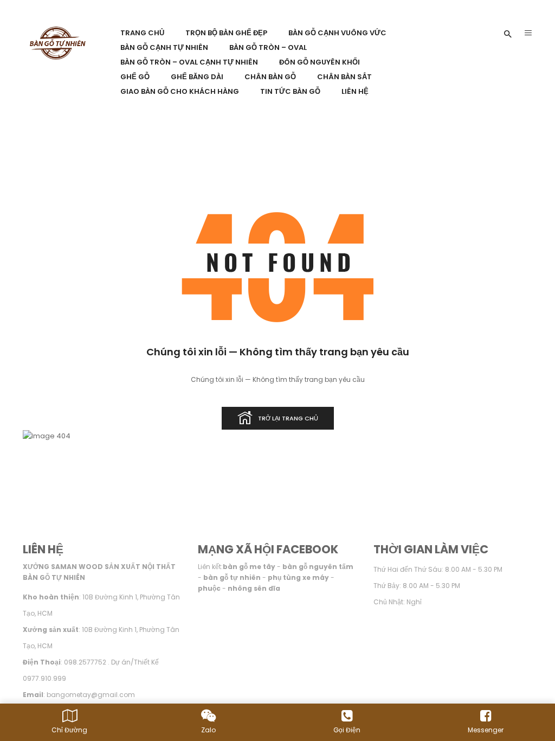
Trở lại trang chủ (288, 418)
